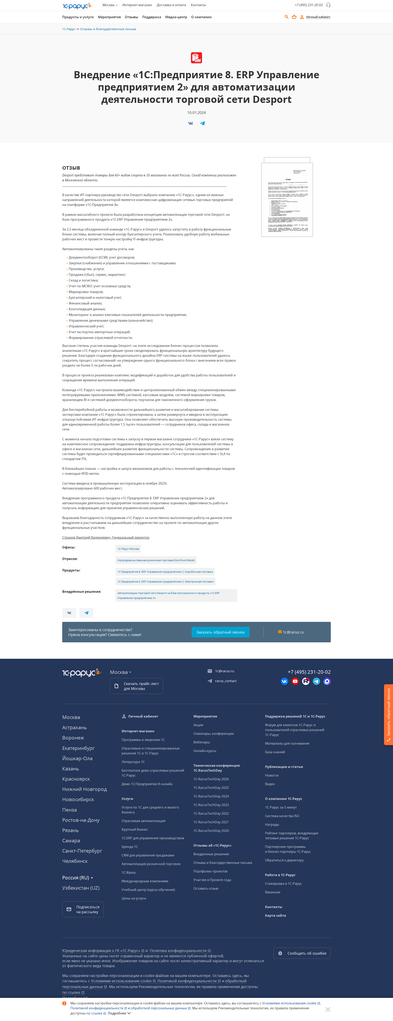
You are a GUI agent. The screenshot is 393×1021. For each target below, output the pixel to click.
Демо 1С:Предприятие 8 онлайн (147, 784)
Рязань (70, 830)
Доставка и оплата (171, 5)
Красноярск (76, 778)
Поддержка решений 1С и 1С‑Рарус (295, 716)
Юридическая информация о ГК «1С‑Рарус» (101, 950)
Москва (71, 717)
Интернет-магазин (137, 5)
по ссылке (71, 992)
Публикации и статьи (284, 766)
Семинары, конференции (213, 733)
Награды (272, 824)
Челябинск (75, 860)
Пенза (69, 809)
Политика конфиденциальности (179, 950)
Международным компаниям (145, 881)
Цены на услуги (134, 898)
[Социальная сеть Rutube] (305, 681)
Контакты (198, 5)
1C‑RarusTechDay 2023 (211, 805)
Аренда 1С (130, 846)
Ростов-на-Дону (80, 820)
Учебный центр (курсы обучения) (148, 889)
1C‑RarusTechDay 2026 (211, 779)
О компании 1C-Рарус (283, 798)
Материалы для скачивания (287, 743)
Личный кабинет (143, 716)
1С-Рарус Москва (128, 549)
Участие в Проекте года (212, 880)
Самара (71, 840)
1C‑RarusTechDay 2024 (211, 796)
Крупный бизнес (135, 829)
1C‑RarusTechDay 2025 (211, 787)
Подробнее (117, 1013)
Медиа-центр (176, 17)
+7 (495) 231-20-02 (309, 5)
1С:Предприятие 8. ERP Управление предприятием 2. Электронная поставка (165, 581)
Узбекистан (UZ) (80, 888)
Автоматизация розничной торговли (151, 864)
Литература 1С (133, 762)
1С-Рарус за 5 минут (281, 807)
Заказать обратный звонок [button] (220, 632)
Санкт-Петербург (82, 850)
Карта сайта (275, 915)
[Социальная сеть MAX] (327, 681)
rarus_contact (226, 681)
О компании (201, 17)
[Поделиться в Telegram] (202, 124)
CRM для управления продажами (148, 855)
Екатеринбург (78, 748)
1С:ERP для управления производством (153, 838)
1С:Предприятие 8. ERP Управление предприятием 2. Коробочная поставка (165, 572)
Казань (70, 768)
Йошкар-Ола (77, 758)
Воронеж (73, 737)
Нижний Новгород (84, 789)
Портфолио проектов (210, 871)
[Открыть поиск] (286, 17)
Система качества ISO (282, 816)
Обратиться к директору (284, 860)
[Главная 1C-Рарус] (77, 6)
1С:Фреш (129, 872)
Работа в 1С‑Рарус (280, 875)
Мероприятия (109, 17)
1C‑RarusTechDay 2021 (211, 822)
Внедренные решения (211, 854)
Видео (270, 784)
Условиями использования (291, 1003)
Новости (272, 775)
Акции (198, 725)
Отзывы (131, 17)
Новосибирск (78, 799)
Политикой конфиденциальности (97, 1008)
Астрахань (74, 727)
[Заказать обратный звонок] (328, 4)
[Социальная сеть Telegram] (316, 681)
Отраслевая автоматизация (143, 821)
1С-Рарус (68, 29)
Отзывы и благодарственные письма (108, 29)
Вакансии (272, 892)
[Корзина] (294, 16)
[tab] (78, 17)
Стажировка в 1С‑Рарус (283, 883)
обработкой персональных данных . (161, 1008)
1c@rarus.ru (293, 632)
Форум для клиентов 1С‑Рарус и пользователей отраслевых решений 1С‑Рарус (294, 730)
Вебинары (201, 742)
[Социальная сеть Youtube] (295, 681)
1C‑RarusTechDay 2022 (211, 813)
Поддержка (151, 17)
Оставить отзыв (205, 888)
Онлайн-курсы (204, 750)
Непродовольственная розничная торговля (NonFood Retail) (156, 560)
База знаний (275, 752)
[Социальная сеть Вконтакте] (284, 681)
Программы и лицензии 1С (143, 739)
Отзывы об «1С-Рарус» (212, 845)
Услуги (127, 798)
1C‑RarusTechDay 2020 (211, 830)
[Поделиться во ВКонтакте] (191, 124)
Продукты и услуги (78, 17)
